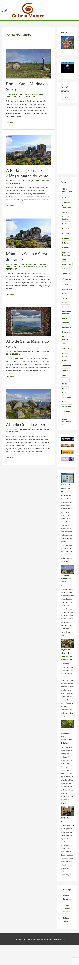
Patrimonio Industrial (66, 312)
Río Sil (64, 384)
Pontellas (65, 344)
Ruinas (65, 371)
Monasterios (67, 289)
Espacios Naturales (66, 254)
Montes (65, 294)
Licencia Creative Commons (67, 908)
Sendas (65, 402)
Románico (66, 366)
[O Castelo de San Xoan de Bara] (67, 478)
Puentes (66, 348)
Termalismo (66, 406)
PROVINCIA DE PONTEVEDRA (25, 97)
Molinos (65, 284)
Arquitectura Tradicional (67, 205)
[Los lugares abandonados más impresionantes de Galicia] (67, 724)
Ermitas (65, 248)
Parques (65, 302)
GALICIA (9, 97)
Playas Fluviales (65, 338)
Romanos (65, 361)
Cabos (64, 212)
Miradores (66, 279)
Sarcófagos (66, 397)
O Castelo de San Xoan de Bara (66, 488)
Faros (64, 259)
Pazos (64, 318)
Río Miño (65, 380)
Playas (65, 332)
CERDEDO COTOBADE (15, 94)
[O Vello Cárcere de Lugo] (67, 811)
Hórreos (65, 269)
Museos (64, 298)
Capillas (65, 224)
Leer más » (10, 122)
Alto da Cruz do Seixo (25, 424)
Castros (65, 233)
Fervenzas (66, 264)
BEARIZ (16, 264)
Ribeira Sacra (65, 355)
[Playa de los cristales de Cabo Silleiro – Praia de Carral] (67, 643)
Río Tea (64, 388)
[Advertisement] (67, 138)
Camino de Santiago (65, 218)
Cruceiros (66, 238)
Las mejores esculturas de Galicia (66, 578)
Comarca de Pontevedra (33, 94)
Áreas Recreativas (66, 421)
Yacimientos (66, 412)
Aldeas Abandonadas (67, 191)
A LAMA (9, 181)
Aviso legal (67, 890)
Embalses (65, 243)
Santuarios (66, 393)
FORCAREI (43, 264)
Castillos (66, 228)
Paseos (64, 307)
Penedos (65, 323)
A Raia (64, 198)
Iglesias (66, 274)
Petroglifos (66, 327)
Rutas (64, 375)
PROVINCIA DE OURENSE (23, 267)
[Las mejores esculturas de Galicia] (67, 569)
